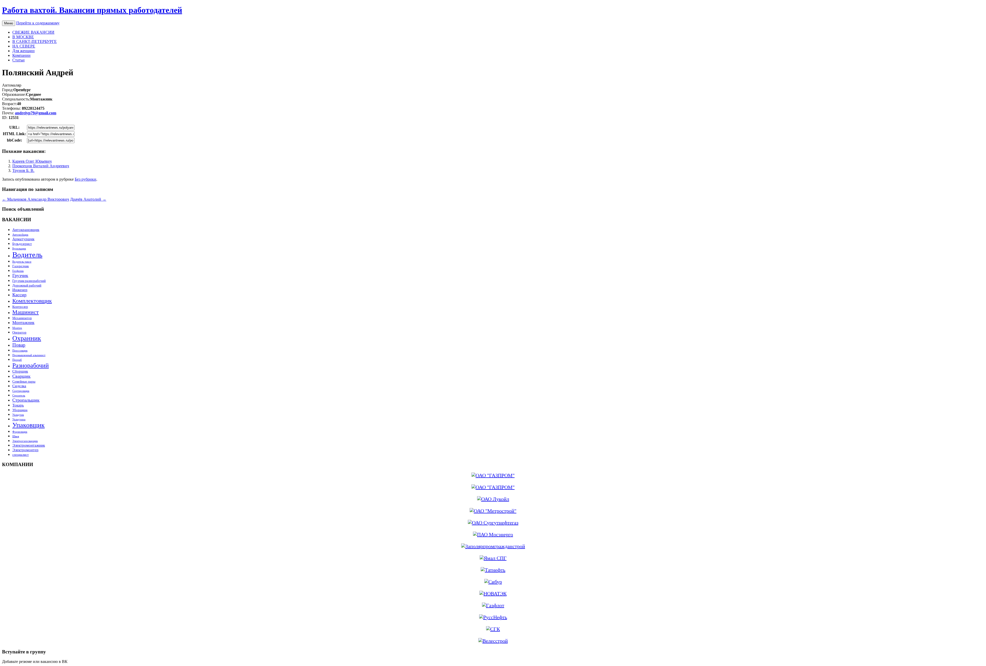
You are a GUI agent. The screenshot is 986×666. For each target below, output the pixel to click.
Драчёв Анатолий (88, 199)
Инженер (19, 290)
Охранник (26, 338)
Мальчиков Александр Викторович (35, 199)
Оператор (19, 332)
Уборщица (19, 410)
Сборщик (20, 371)
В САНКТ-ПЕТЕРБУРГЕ (34, 41)
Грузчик (20, 275)
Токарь (18, 405)
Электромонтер (25, 450)
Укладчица (18, 419)
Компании (21, 55)
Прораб (17, 359)
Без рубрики (85, 179)
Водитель (27, 255)
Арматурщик (23, 239)
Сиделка (19, 386)
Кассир (19, 294)
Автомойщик (20, 234)
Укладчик (18, 414)
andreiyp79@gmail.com (35, 113)
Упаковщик (28, 425)
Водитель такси (21, 261)
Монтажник (23, 322)
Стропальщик (26, 400)
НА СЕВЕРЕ (23, 46)
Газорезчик (20, 266)
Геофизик (18, 271)
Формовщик (19, 431)
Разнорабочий (30, 365)
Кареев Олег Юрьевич (32, 161)
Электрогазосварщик (25, 441)
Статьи (18, 60)
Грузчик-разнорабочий (29, 281)
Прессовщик (19, 350)
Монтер (17, 328)
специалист (20, 455)
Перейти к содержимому (38, 23)
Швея (15, 436)
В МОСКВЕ (23, 37)
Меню (8, 23)
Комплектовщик (32, 301)
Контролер (20, 307)
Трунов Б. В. (23, 170)
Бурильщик (19, 248)
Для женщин (23, 51)
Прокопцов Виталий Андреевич (40, 166)
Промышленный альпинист (28, 355)
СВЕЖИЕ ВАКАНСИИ (33, 32)
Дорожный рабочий (26, 285)
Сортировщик (20, 391)
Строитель (18, 395)
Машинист (25, 312)
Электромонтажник (28, 445)
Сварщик (21, 376)
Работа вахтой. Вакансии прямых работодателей (92, 10)
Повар (18, 345)
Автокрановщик (25, 229)
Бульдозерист (22, 244)
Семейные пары (23, 381)
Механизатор (22, 318)
